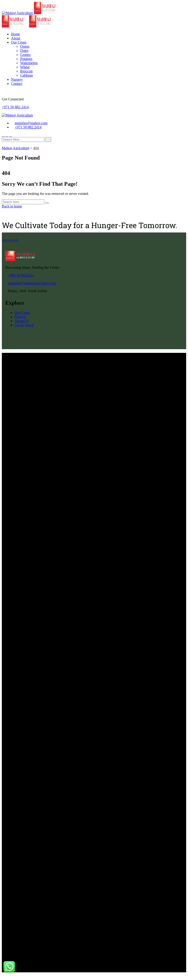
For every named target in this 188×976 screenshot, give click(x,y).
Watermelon (29, 63)
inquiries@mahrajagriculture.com (32, 283)
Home (15, 34)
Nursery (17, 79)
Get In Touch (24, 325)
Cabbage (26, 75)
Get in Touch (10, 240)
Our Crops (18, 42)
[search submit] (48, 139)
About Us (21, 321)
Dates (24, 51)
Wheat (25, 67)
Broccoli (26, 71)
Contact (16, 84)
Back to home (12, 206)
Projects (20, 317)
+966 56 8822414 (21, 275)
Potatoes (26, 59)
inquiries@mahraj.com (31, 123)
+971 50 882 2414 (15, 107)
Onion (24, 46)
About (15, 38)
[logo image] (17, 115)
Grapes (25, 55)
